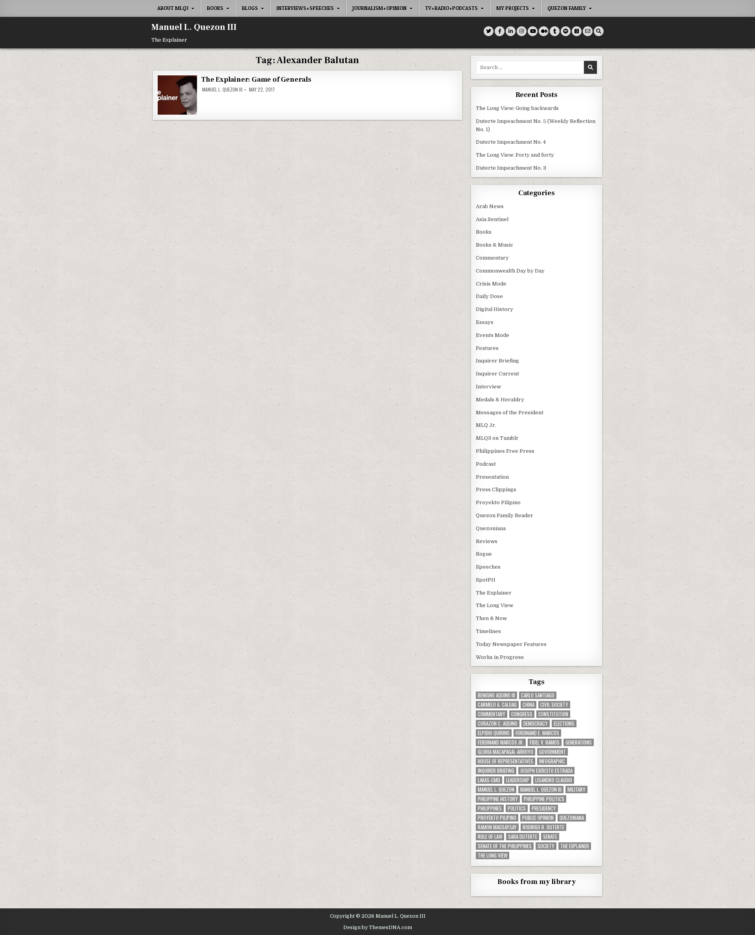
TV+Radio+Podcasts (451, 8)
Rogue (484, 554)
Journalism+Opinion (379, 8)
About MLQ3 (172, 8)
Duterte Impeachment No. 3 (511, 168)
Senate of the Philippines (505, 846)
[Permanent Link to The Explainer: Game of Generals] (177, 95)
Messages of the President (509, 412)
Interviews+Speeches (305, 8)
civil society (554, 704)
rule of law (490, 836)
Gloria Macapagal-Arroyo (505, 752)
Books (215, 8)
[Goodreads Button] (577, 31)
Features (487, 348)
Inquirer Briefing (497, 361)
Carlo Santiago (537, 695)
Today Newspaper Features (511, 644)
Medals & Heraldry (500, 400)
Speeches (488, 567)
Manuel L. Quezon (496, 789)
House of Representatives (505, 761)
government (552, 752)
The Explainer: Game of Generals (256, 79)
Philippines (490, 808)
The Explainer (494, 593)
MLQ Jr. (486, 425)
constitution (553, 714)
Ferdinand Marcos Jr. (501, 742)
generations (578, 742)
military (576, 789)
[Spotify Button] (566, 31)
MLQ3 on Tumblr (497, 438)
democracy (535, 723)
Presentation (492, 477)
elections (564, 723)
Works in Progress (500, 657)
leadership (517, 780)
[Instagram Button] (522, 31)
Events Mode (492, 335)
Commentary (492, 258)
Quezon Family (566, 8)
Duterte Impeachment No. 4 (511, 142)
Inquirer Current (497, 374)
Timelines (488, 631)
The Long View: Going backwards (518, 108)
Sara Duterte (522, 836)
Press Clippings (496, 489)
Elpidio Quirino (494, 733)
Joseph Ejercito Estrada (546, 770)
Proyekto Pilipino (498, 502)
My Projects (512, 8)
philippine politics (544, 799)
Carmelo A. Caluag (497, 704)
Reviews (486, 541)
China (528, 704)
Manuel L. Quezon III (194, 27)
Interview (488, 387)
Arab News (490, 206)
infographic (552, 761)
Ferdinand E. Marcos (537, 733)
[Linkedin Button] (511, 31)
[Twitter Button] (489, 31)
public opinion (538, 818)
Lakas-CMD (489, 780)
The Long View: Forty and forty (515, 155)
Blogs (250, 8)
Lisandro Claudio (553, 780)
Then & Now (491, 618)
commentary (491, 714)
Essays (485, 322)
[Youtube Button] (533, 31)
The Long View (494, 605)
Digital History (494, 309)
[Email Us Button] (588, 31)
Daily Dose (489, 296)
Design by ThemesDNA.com (377, 927)
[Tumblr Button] (555, 31)
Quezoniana (491, 528)
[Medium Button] (544, 31)
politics (517, 808)
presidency (544, 808)
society (546, 846)
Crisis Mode (491, 284)
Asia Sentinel (492, 219)
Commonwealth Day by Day (510, 271)
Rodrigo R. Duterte (543, 827)
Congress (521, 714)
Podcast (486, 464)
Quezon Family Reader (504, 515)
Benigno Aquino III (496, 695)
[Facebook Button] (500, 31)
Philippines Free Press (505, 451)
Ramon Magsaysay (497, 827)
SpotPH (485, 580)
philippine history (498, 799)
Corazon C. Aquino (497, 723)
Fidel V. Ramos (545, 742)
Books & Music (494, 245)
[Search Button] (599, 31)
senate (550, 836)
